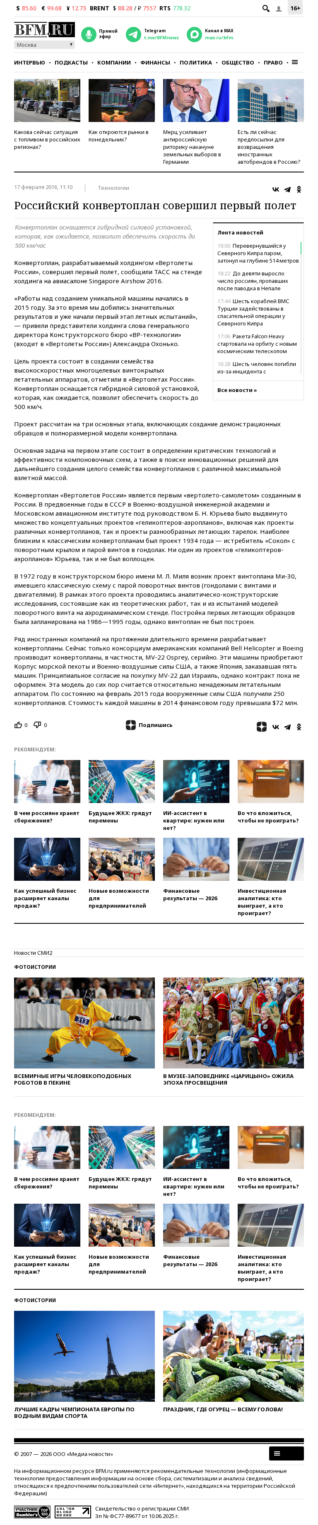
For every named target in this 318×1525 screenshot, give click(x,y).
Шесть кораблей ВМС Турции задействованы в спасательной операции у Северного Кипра (253, 312)
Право (273, 62)
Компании (114, 62)
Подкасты (71, 62)
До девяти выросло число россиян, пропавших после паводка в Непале (252, 281)
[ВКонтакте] (276, 189)
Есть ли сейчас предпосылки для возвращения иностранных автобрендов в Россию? (269, 146)
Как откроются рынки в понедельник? (119, 135)
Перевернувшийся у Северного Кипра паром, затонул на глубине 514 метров (258, 253)
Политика (196, 62)
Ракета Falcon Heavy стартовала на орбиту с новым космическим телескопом (257, 343)
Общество (238, 62)
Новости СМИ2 (33, 952)
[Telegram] (287, 189)
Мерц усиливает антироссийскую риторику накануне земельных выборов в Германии (192, 146)
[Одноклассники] (299, 189)
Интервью (29, 62)
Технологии (113, 187)
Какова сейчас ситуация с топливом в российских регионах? (47, 139)
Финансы (155, 62)
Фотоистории (35, 966)
